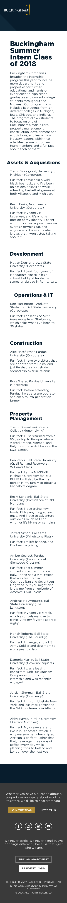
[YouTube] (48, 826)
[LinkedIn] (38, 826)
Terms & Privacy (16, 882)
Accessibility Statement (45, 882)
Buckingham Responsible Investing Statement (33, 887)
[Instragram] (28, 826)
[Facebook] (18, 826)
